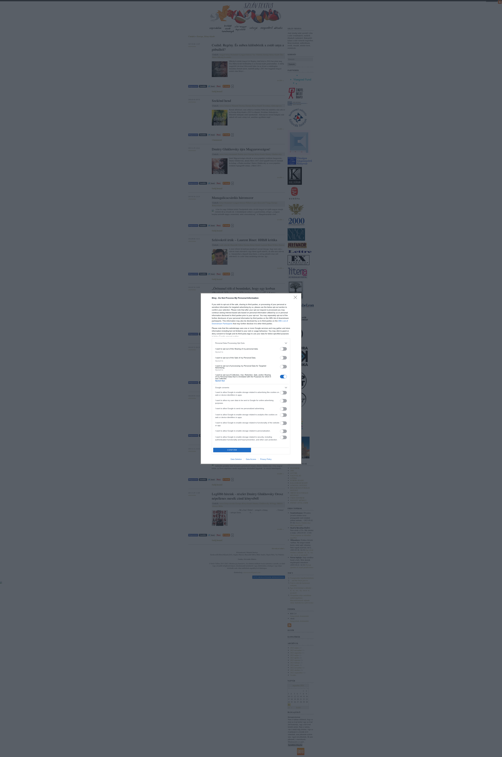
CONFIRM (232, 450)
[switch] (283, 349)
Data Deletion (236, 459)
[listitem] (251, 343)
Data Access (251, 459)
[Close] (296, 298)
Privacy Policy (266, 459)
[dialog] (251, 378)
